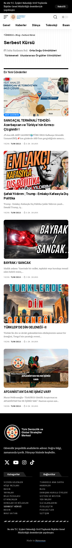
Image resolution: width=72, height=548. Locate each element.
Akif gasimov (12, 114)
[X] (7, 462)
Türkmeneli (11, 55)
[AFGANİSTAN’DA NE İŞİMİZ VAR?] (36, 368)
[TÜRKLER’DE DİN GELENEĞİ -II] (36, 303)
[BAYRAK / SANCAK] (36, 239)
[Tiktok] (32, 462)
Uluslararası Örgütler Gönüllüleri (40, 55)
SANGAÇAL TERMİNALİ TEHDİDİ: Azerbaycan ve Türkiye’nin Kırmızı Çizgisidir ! (29, 124)
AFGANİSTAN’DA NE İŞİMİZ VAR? (27, 392)
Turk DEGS (16, 143)
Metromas (40, 540)
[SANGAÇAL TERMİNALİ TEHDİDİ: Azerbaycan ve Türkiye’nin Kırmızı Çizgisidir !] (36, 96)
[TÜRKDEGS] (17, 17)
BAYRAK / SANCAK (17, 263)
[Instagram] (24, 462)
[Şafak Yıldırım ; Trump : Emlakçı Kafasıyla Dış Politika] (36, 170)
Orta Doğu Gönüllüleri (43, 50)
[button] (61, 7)
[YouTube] (15, 462)
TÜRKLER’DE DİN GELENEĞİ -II (25, 327)
